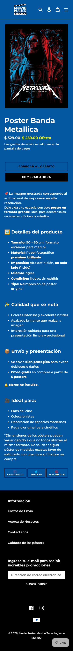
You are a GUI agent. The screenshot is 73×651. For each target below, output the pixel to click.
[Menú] (66, 9)
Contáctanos (18, 532)
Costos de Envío (20, 511)
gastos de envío (22, 144)
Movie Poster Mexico (32, 633)
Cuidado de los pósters (26, 543)
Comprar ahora (36, 177)
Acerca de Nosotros (23, 521)
